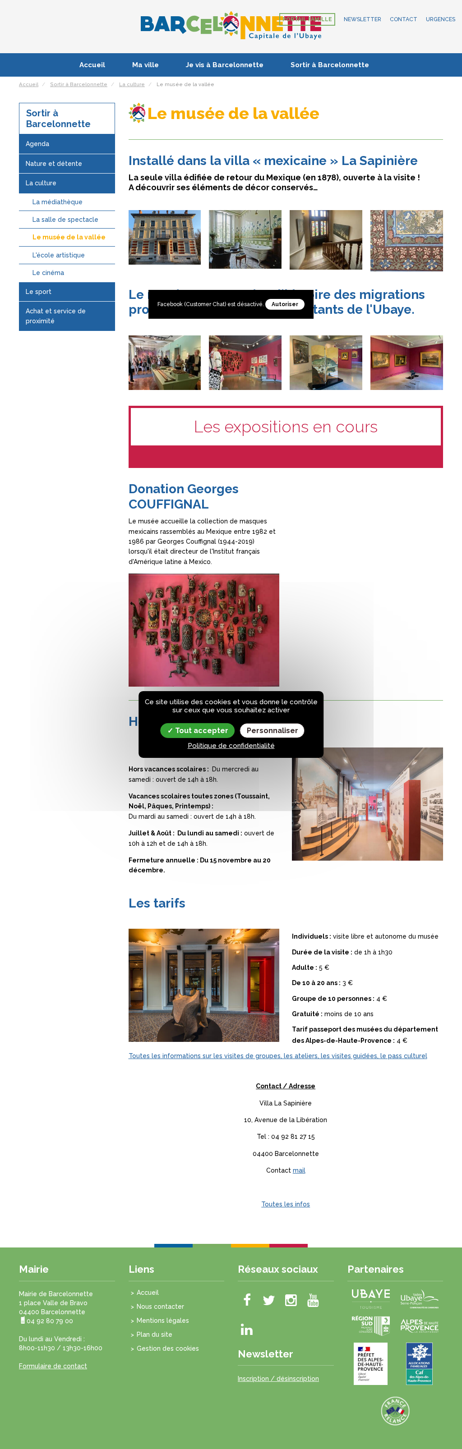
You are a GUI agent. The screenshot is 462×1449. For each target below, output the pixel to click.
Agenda (37, 143)
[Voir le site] (371, 1298)
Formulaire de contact (53, 1366)
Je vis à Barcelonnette (224, 65)
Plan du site (154, 1334)
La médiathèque (57, 202)
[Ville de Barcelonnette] (231, 24)
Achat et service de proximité (56, 316)
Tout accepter (200, 730)
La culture (41, 183)
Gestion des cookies (168, 1348)
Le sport (38, 291)
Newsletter (362, 19)
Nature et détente (54, 163)
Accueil (92, 65)
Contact (403, 19)
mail (299, 1170)
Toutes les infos (285, 1204)
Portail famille (307, 19)
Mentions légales (163, 1320)
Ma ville (145, 65)
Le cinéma (48, 272)
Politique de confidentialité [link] (231, 746)
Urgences (440, 19)
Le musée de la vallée (69, 237)
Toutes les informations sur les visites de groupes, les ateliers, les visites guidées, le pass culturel (278, 1055)
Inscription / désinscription (278, 1378)
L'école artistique (58, 255)
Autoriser (285, 304)
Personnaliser (272, 730)
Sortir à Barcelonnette (330, 65)
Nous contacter (160, 1306)
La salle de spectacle (65, 219)
